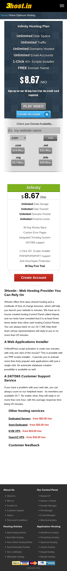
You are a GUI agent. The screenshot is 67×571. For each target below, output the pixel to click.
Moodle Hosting (47, 548)
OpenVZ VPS (16, 437)
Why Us (10, 492)
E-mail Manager (47, 507)
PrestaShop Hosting (49, 529)
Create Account (29, 114)
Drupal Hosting (47, 543)
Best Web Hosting (15, 529)
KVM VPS (14, 431)
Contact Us (12, 497)
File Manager (46, 502)
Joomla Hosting (47, 539)
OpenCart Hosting (48, 534)
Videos (10, 507)
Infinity (34, 187)
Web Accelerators (48, 512)
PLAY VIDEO (33, 106)
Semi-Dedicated (18, 424)
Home (4, 15)
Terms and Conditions (17, 512)
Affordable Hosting (15, 548)
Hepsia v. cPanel (48, 492)
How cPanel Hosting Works (19, 534)
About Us (11, 488)
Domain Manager (48, 497)
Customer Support (15, 502)
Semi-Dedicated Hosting (18, 539)
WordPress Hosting (49, 524)
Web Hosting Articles (16, 524)
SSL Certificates (14, 543)
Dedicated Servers (20, 418)
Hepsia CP (45, 488)
